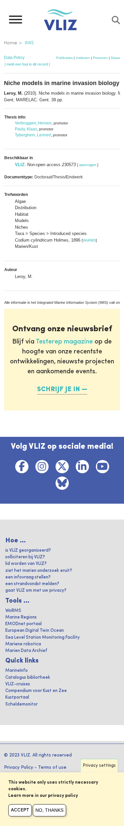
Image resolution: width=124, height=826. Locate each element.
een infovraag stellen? (28, 577)
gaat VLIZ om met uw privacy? (35, 590)
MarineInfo (16, 670)
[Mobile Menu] (15, 21)
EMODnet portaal (23, 624)
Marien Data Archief (26, 651)
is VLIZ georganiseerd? (28, 550)
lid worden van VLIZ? (26, 564)
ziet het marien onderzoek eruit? (38, 571)
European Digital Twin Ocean (34, 630)
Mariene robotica (23, 644)
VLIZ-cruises (17, 684)
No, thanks (49, 810)
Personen (100, 58)
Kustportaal (17, 697)
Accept (20, 810)
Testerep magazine (64, 342)
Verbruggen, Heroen (33, 123)
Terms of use (52, 767)
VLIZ (19, 164)
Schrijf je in (58, 389)
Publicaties (64, 58)
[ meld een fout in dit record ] (27, 64)
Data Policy (14, 57)
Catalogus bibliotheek (27, 677)
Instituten (83, 58)
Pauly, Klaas (26, 129)
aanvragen (87, 165)
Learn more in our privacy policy (43, 796)
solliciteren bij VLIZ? (25, 557)
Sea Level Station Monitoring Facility (42, 637)
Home (10, 43)
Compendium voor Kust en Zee (36, 691)
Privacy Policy (18, 767)
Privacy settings (99, 765)
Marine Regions (21, 617)
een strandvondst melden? (32, 584)
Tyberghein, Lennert (33, 135)
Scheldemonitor (21, 704)
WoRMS (89, 240)
